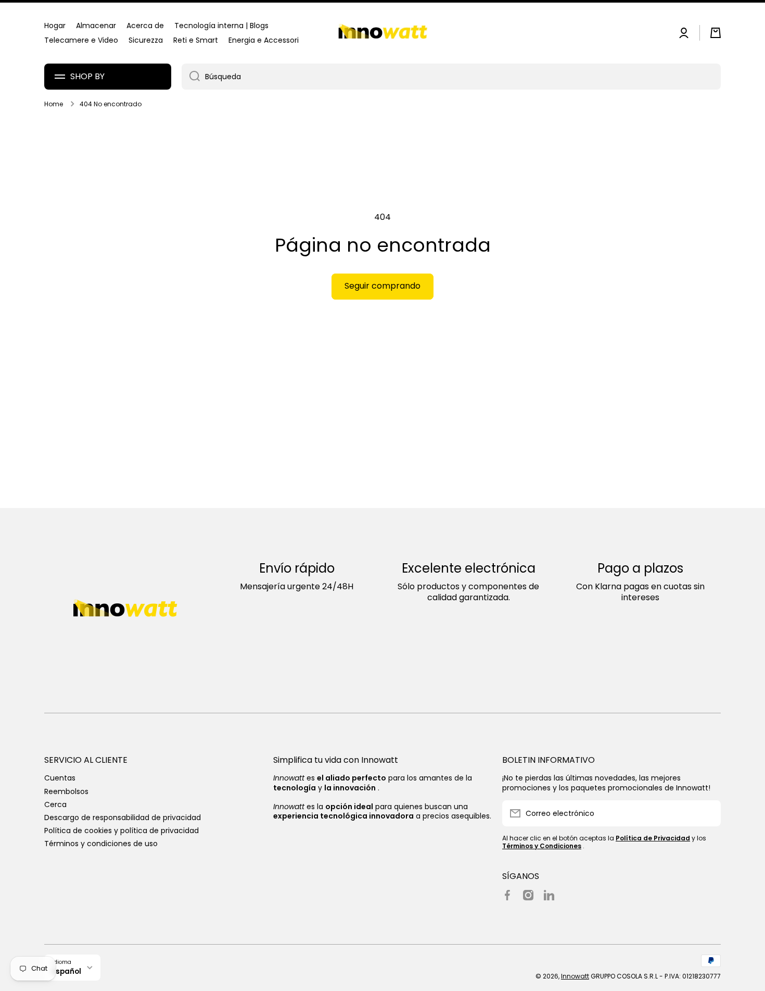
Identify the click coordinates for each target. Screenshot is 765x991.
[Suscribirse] (708, 813)
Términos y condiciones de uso (101, 843)
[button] (715, 33)
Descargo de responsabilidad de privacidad (122, 817)
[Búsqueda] (191, 77)
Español (66, 971)
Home (53, 104)
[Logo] (382, 33)
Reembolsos (66, 791)
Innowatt (575, 976)
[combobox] (451, 77)
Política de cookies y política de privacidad (121, 830)
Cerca (55, 804)
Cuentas (59, 778)
